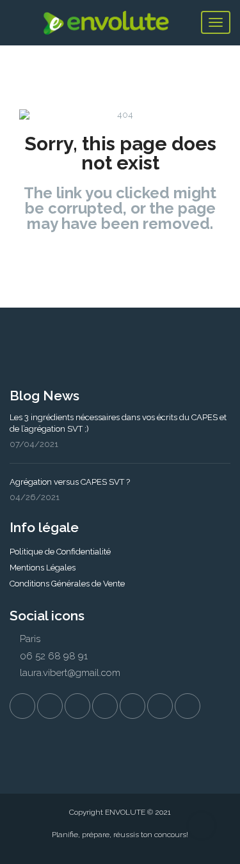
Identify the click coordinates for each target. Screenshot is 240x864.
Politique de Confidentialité (60, 551)
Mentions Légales (43, 567)
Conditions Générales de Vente (67, 583)
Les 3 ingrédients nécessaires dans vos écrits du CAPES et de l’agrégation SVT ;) (118, 423)
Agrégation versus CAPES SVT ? (70, 482)
